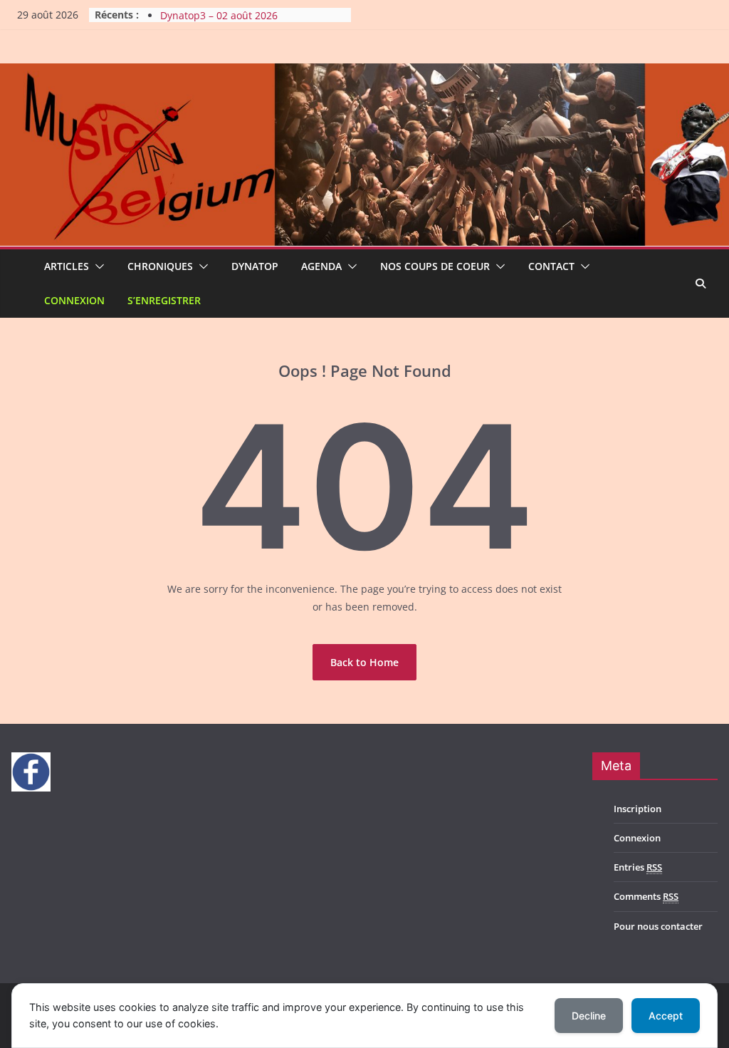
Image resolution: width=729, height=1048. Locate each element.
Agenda (321, 266)
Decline (589, 1016)
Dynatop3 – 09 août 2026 (219, 9)
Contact (551, 266)
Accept (666, 1016)
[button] (97, 266)
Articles (66, 266)
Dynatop (254, 266)
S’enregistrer (164, 300)
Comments (646, 896)
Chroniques (160, 266)
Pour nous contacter (658, 926)
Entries (638, 867)
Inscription (637, 808)
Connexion (74, 300)
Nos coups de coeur (435, 266)
